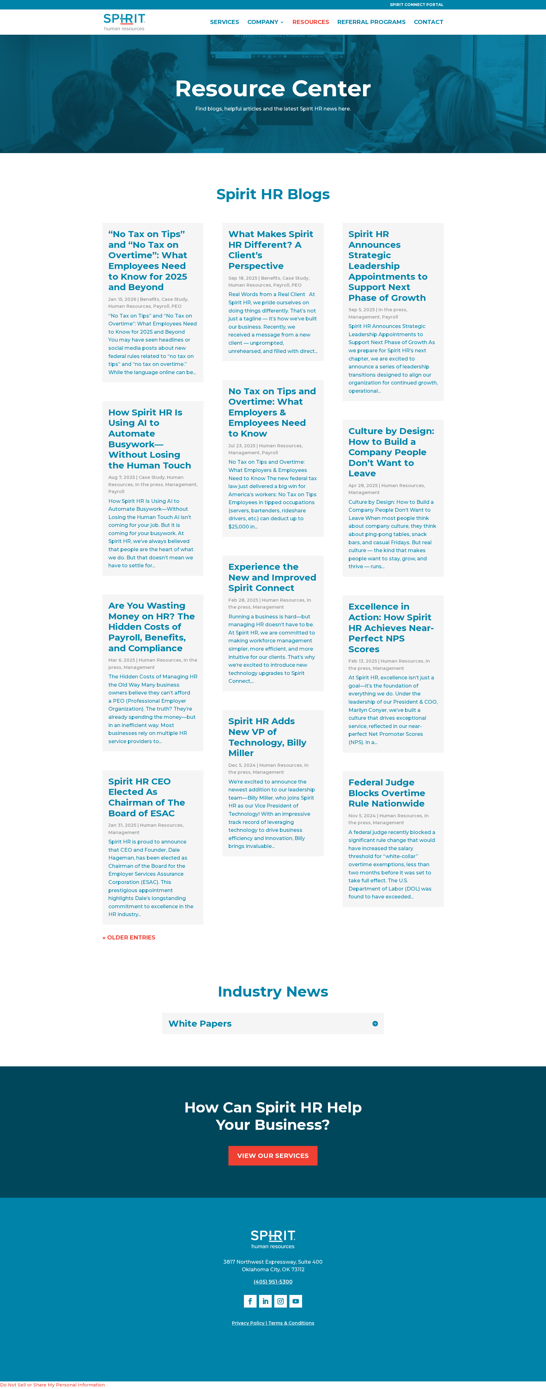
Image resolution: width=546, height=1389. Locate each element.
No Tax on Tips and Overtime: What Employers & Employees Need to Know (272, 412)
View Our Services (273, 1155)
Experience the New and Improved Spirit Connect (272, 577)
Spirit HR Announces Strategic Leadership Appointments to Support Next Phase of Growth (388, 266)
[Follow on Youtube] (295, 1301)
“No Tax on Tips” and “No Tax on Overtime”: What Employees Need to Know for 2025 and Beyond (147, 260)
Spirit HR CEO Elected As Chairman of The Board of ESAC (146, 797)
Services (224, 23)
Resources (311, 23)
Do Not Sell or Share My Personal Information (52, 1385)
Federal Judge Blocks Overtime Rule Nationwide (387, 793)
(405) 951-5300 (273, 1282)
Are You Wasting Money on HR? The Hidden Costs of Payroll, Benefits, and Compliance (151, 626)
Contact (429, 23)
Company (262, 23)
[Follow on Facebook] (250, 1301)
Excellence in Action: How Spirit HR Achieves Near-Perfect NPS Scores (391, 627)
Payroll (161, 306)
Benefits (149, 299)
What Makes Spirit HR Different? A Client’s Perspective (270, 250)
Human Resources (129, 306)
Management (181, 484)
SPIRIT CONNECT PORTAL (417, 5)
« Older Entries (128, 937)
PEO (176, 306)
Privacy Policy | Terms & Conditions (273, 1323)
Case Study (174, 299)
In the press (149, 484)
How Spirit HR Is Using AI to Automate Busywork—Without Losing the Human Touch (149, 439)
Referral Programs (371, 23)
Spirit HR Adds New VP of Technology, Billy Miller (267, 737)
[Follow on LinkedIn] (265, 1301)
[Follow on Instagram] (280, 1301)
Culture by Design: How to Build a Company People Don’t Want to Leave (391, 452)
